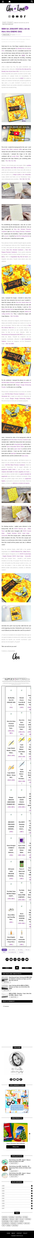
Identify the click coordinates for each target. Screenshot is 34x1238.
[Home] (17, 967)
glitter (17, 1219)
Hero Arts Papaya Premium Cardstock (20, 231)
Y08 (9, 160)
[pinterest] (21, 16)
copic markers (12, 949)
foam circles (25, 455)
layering (16, 1221)
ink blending (28, 1219)
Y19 (12, 160)
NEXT (7, 968)
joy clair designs (5, 1221)
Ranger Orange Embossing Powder (20, 398)
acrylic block (15, 156)
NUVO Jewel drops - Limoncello (21, 556)
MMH (4, 952)
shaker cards (26, 1223)
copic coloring (18, 1216)
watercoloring (14, 1225)
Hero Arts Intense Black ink (23, 302)
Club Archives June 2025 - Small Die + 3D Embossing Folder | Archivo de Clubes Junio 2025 (20, 1168)
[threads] (13, 16)
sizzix (3, 1225)
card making (11, 1216)
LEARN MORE (17, 1091)
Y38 (15, 160)
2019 (17, 1203)
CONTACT (19, 1233)
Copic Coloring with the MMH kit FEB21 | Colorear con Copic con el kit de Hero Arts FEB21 (19, 987)
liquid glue (13, 453)
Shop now (16, 1146)
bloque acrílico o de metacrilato (22, 174)
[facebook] (25, 16)
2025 (17, 1188)
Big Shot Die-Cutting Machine (22, 236)
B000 (17, 316)
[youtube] (17, 16)
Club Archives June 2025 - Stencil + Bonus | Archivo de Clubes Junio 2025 (20, 1160)
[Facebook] (7, 959)
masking (21, 1221)
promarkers (20, 1223)
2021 (17, 1198)
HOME (8, 1233)
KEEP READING (27, 968)
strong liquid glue (18, 444)
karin (12, 1221)
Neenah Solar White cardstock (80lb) (12, 149)
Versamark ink (27, 382)
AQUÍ (21, 78)
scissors (6, 236)
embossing (12, 1219)
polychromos (13, 1223)
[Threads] (11, 959)
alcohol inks (4, 1216)
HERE (23, 55)
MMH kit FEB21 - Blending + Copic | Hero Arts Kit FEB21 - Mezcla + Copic (20, 994)
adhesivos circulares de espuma (21, 483)
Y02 (6, 160)
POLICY (25, 1233)
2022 (17, 1195)
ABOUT (13, 1233)
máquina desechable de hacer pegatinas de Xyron (15, 471)
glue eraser (18, 448)
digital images (5, 1219)
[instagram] (9, 16)
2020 (17, 1200)
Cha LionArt (18, 34)
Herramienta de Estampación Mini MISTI (12, 334)
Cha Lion (21, 1235)
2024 (17, 1190)
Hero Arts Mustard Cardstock (15, 249)
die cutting (20, 949)
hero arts (27, 949)
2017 (17, 1208)
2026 (17, 1185)
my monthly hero (12, 952)
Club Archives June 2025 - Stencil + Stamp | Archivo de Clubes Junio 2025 (20, 1174)
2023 (17, 1193)
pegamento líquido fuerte (9, 469)
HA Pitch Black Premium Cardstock (11, 382)
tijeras (3, 256)
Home (4, 22)
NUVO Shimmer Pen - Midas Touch (20, 551)
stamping (10, 22)
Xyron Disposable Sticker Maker (15, 446)
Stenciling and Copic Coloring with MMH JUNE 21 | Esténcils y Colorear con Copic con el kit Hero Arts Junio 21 (20, 979)
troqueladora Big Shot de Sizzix (19, 256)
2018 (17, 1205)
